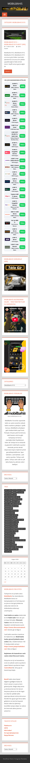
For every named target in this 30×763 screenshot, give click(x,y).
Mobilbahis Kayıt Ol (20, 529)
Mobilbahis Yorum (9, 542)
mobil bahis (15, 506)
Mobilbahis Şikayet (10, 547)
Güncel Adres (15, 501)
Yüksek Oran (8, 551)
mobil (19, 504)
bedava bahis (8, 492)
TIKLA (22, 95)
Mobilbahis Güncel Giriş (11, 524)
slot (10, 549)
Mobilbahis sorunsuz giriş (12, 538)
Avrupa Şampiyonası (11, 733)
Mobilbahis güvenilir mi (11, 526)
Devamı (7, 71)
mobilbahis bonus (9, 513)
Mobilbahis (15, 4)
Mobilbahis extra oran (11, 517)
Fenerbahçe (15, 499)
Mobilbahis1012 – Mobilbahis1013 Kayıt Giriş (15, 43)
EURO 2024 (17, 497)
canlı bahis (21, 492)
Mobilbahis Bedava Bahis (11, 510)
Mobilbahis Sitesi (9, 535)
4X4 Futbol (8, 730)
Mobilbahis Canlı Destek (11, 515)
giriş (20, 499)
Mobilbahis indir (9, 529)
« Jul (5, 582)
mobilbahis (8, 506)
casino (14, 494)
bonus (14, 492)
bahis (14, 490)
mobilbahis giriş (9, 519)
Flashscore (8, 725)
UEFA (6, 728)
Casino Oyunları (9, 497)
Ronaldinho (19, 547)
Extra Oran (8, 499)
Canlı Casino (8, 494)
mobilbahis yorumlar (10, 544)
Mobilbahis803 (8, 508)
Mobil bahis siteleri (10, 533)
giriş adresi (8, 501)
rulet (6, 549)
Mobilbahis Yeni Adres (19, 540)
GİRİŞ (22, 86)
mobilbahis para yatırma (11, 531)
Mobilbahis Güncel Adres (11, 522)
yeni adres (15, 549)
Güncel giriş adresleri (11, 504)
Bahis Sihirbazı (21, 490)
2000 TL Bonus (8, 490)
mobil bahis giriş (18, 519)
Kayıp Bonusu (9, 735)
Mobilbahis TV (8, 540)
